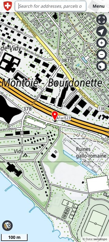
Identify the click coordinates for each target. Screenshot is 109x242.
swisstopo (100, 239)
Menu (99, 6)
